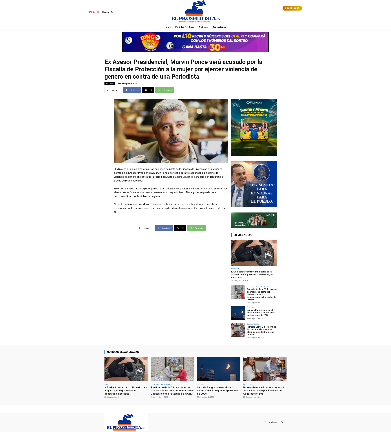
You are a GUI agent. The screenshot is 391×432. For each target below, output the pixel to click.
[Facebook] (265, 422)
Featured (235, 268)
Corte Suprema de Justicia (257, 286)
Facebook (272, 422)
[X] (282, 422)
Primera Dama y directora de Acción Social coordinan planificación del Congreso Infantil (261, 331)
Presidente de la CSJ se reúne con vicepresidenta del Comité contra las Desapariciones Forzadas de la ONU (262, 294)
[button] (108, 12)
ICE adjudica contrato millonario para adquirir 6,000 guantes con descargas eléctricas (252, 274)
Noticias (110, 83)
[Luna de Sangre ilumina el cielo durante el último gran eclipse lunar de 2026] (238, 313)
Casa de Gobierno (254, 324)
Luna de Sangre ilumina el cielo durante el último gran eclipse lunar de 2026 (261, 312)
